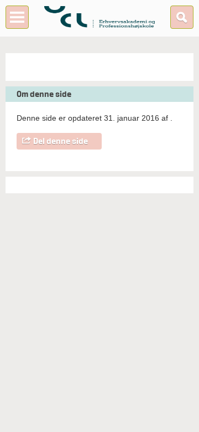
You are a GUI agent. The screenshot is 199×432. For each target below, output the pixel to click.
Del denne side (60, 141)
